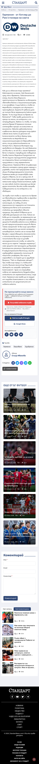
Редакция (19, 748)
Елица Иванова (19, 356)
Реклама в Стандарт (19, 753)
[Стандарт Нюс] (19, 692)
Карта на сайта (19, 758)
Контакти (19, 756)
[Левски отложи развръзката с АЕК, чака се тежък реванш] (19, 427)
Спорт (19, 727)
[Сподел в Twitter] (17, 363)
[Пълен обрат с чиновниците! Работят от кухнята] (7, 642)
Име (5, 560)
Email (5, 568)
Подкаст (20, 714)
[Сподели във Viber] (21, 363)
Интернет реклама (19, 750)
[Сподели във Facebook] (13, 363)
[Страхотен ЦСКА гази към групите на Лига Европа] (19, 480)
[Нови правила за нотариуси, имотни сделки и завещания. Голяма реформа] (7, 655)
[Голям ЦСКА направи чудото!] (19, 506)
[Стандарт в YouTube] (11, 334)
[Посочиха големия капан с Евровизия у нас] (7, 617)
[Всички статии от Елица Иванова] (6, 355)
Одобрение (29, 346)
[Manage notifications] (34, 759)
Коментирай (11, 369)
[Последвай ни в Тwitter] (23, 697)
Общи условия (19, 745)
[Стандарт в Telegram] (16, 334)
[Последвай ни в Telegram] (28, 697)
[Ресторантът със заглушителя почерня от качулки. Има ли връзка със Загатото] (7, 667)
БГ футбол (12, 10)
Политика (19, 708)
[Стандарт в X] (21, 334)
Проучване (18, 346)
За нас (19, 742)
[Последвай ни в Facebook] (12, 697)
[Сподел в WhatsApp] (30, 363)
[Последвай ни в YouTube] (17, 697)
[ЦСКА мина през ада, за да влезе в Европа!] (19, 453)
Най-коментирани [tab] (22, 609)
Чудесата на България (19, 716)
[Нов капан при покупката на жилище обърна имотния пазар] (7, 629)
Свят (19, 724)
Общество (19, 711)
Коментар (7, 576)
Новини (3, 10)
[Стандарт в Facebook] (7, 334)
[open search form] (36, 3)
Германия (6, 346)
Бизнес (19, 722)
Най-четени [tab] (7, 609)
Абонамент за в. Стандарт (19, 761)
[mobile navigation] (3, 3)
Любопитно (19, 719)
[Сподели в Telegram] (25, 363)
